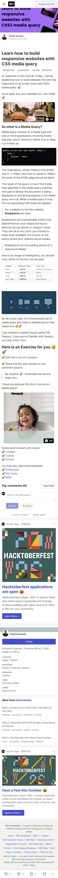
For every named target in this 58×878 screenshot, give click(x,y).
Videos (45, 835)
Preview (27, 505)
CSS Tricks (11, 473)
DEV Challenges (23, 835)
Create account (46, 4)
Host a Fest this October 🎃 (24, 790)
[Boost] (44, 874)
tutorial (35, 70)
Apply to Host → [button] (13, 812)
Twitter (9, 455)
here (14, 377)
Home (10, 835)
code (19, 357)
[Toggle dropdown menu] (54, 524)
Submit (12, 505)
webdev (47, 70)
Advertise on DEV (45, 840)
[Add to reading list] (33, 874)
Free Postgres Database (25, 848)
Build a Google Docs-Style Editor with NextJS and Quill (26, 711)
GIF (51, 119)
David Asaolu (16, 35)
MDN (8, 477)
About (48, 844)
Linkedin (10, 451)
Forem (13, 856)
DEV (14, 859)
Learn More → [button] (12, 616)
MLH (53, 848)
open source (28, 856)
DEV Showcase (36, 844)
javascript (23, 70)
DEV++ (36, 835)
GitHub (9, 459)
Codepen (31, 357)
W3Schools (12, 469)
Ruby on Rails (29, 862)
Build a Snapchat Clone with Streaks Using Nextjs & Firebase (28, 726)
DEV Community (12, 825)
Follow (29, 641)
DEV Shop (43, 848)
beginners (9, 70)
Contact (7, 848)
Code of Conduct (20, 514)
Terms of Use (46, 852)
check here (19, 340)
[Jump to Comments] (20, 874)
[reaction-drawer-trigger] (7, 874)
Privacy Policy (30, 852)
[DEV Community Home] (11, 4)
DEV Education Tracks (13, 840)
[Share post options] (53, 874)
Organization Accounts (15, 844)
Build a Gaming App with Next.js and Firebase (26, 739)
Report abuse (39, 514)
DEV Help (30, 840)
